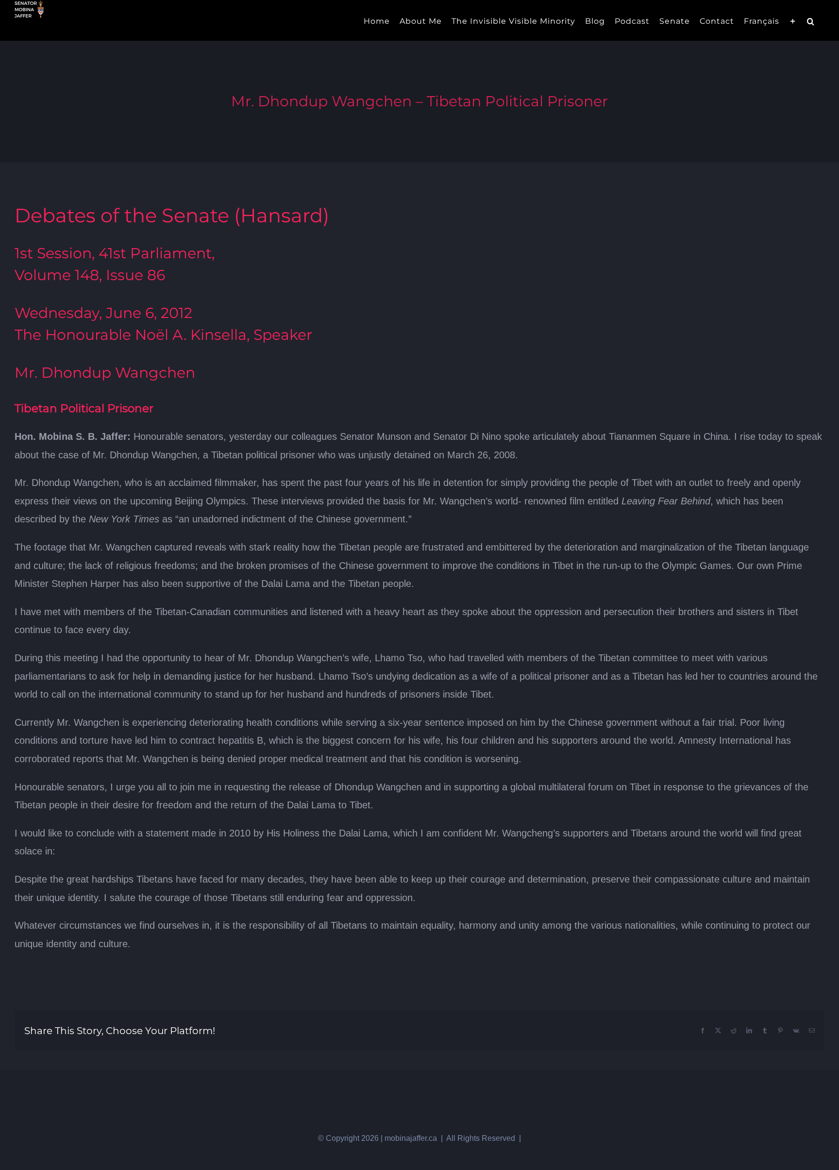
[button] (811, 20)
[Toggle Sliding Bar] (793, 20)
